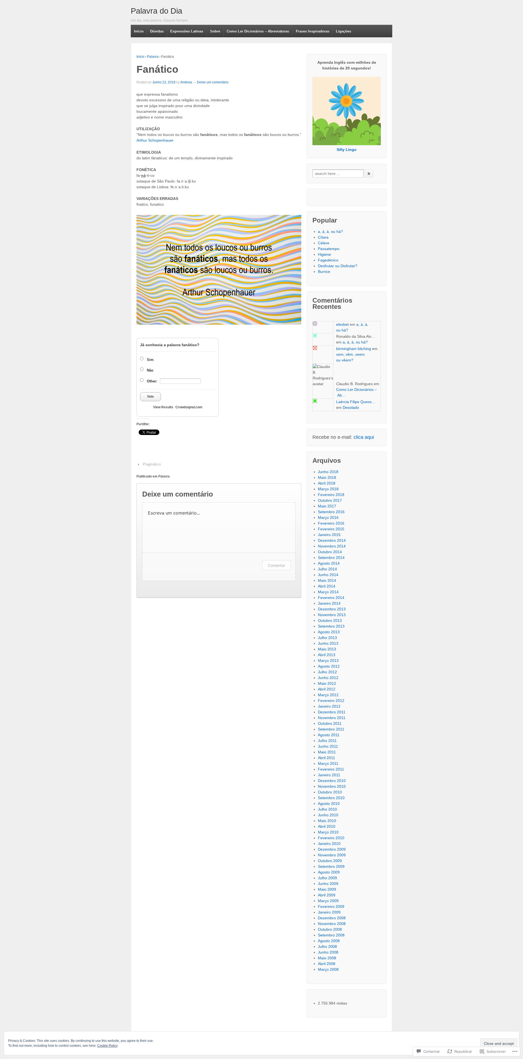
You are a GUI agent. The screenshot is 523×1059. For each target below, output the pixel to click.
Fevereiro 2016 (331, 523)
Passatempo (328, 249)
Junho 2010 (328, 815)
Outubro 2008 (330, 929)
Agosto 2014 (329, 563)
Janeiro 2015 (329, 534)
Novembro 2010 (332, 786)
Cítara (323, 237)
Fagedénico (328, 260)
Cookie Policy (107, 1046)
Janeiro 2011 (329, 775)
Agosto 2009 (329, 872)
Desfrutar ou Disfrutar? (337, 266)
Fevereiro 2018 (331, 494)
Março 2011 (328, 763)
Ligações (343, 31)
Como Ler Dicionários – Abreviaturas (258, 31)
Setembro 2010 (331, 798)
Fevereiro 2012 (331, 700)
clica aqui (364, 437)
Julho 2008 (327, 946)
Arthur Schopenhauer (155, 140)
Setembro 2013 (331, 626)
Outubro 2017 (330, 500)
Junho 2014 (328, 575)
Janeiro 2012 (329, 706)
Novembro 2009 (332, 855)
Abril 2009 (326, 895)
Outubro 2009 (330, 861)
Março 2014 (328, 592)
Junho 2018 (328, 472)
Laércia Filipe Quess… (355, 402)
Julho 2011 (327, 740)
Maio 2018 (327, 477)
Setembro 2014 (331, 557)
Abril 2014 (326, 586)
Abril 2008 (326, 963)
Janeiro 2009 (329, 912)
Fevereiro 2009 (331, 906)
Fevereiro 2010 (331, 838)
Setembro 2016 (331, 512)
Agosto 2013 (329, 632)
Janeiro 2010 (329, 843)
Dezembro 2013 (332, 609)
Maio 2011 (327, 752)
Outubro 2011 (330, 723)
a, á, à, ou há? (330, 231)
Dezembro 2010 (332, 780)
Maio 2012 (327, 683)
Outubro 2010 (330, 792)
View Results (163, 407)
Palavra (153, 57)
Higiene (324, 254)
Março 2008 (328, 969)
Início (139, 31)
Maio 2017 (327, 506)
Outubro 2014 (330, 552)
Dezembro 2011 (331, 712)
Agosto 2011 (328, 735)
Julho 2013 (327, 637)
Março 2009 (328, 901)
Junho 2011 (328, 746)
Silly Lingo (347, 149)
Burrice (324, 271)
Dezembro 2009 (332, 849)
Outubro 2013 (330, 620)
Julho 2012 (327, 672)
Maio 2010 (327, 820)
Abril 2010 (326, 826)
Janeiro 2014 (329, 603)
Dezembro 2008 (332, 918)
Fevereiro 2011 (331, 769)
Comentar (276, 565)
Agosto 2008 (329, 941)
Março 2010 (328, 832)
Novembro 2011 (331, 718)
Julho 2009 (327, 878)
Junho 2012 (328, 677)
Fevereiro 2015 (331, 529)
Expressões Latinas (186, 31)
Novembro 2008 (332, 923)
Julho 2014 (327, 569)
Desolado (351, 407)
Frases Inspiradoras (312, 31)
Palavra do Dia (156, 11)
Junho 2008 (328, 952)
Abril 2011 (326, 758)
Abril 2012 (326, 689)
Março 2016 (328, 517)
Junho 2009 (328, 883)
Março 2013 (328, 660)
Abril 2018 (326, 483)
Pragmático (152, 464)
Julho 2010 (327, 809)
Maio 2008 (327, 958)
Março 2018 (328, 489)
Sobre (215, 31)
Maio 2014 (327, 580)
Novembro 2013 (332, 615)
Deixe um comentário (213, 82)
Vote (150, 396)
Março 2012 (328, 695)
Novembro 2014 (332, 546)
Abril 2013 (326, 655)
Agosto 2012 (329, 666)
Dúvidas (157, 31)
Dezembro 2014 (332, 540)
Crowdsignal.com (188, 407)
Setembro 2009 (331, 866)
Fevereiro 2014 (331, 597)
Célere (323, 243)
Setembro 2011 (331, 729)
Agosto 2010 (329, 803)
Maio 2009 (327, 889)
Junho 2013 (328, 643)
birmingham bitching (353, 348)
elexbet (342, 324)
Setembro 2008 (331, 935)
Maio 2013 (327, 649)
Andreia (186, 82)
